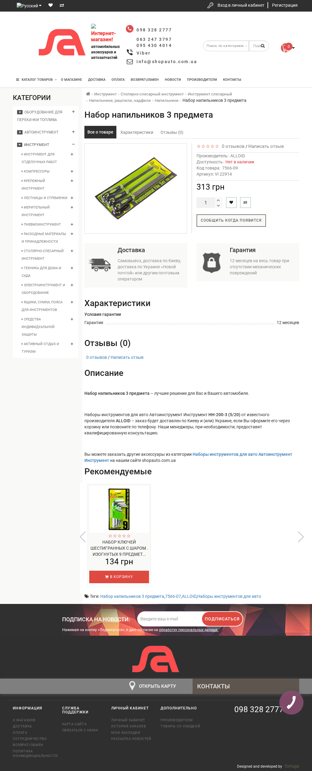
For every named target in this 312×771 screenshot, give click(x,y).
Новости (173, 80)
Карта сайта (74, 724)
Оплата (118, 80)
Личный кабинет (128, 720)
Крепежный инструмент (33, 185)
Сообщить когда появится (231, 220)
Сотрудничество (30, 739)
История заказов (128, 726)
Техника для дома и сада (41, 272)
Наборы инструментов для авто (229, 596)
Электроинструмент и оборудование (43, 289)
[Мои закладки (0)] (50, 5)
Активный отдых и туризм (40, 348)
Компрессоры (36, 171)
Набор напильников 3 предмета (132, 596)
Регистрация (285, 5)
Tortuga (291, 766)
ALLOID (237, 155)
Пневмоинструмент (42, 225)
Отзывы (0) (172, 132)
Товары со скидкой (180, 726)
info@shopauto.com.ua (166, 61)
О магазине (71, 80)
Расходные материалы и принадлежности (44, 238)
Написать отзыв (266, 146)
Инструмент (35, 145)
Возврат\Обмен (145, 80)
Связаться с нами (80, 730)
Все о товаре (100, 132)
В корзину (121, 577)
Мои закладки (125, 733)
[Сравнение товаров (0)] (62, 5)
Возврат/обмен (28, 745)
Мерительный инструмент (36, 211)
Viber (143, 53)
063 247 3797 (22, 43)
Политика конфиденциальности (33, 753)
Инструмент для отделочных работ (39, 158)
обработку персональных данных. (188, 630)
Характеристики (136, 132)
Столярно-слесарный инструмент (43, 255)
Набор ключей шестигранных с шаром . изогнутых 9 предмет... (119, 548)
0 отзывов (232, 146)
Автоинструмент (40, 132)
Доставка (96, 80)
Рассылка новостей (131, 739)
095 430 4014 (23, 62)
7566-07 (173, 596)
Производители (202, 80)
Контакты (232, 80)
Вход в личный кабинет (241, 5)
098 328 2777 (22, 25)
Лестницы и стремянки (45, 198)
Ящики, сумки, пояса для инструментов (42, 306)
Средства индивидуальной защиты (38, 327)
